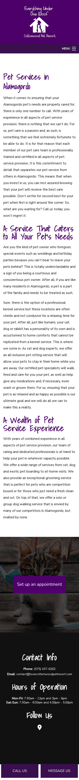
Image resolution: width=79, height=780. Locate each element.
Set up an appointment (39, 584)
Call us (20, 770)
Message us (59, 770)
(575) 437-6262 (45, 669)
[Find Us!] (39, 727)
